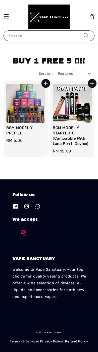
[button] (6, 16)
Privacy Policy (51, 341)
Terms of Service (24, 341)
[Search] (86, 36)
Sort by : (46, 73)
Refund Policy (76, 341)
